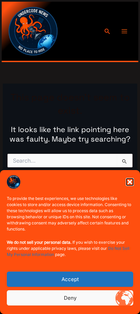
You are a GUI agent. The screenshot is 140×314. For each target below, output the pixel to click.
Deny (70, 298)
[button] (129, 182)
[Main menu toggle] (124, 31)
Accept (70, 279)
